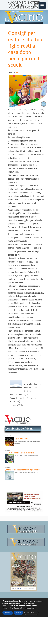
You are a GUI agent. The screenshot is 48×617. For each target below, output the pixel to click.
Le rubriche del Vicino (19, 428)
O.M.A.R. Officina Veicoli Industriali (19, 453)
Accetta (7, 613)
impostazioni (30, 608)
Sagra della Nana (21, 438)
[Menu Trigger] (42, 5)
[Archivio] (26, 533)
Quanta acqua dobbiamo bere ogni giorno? (22, 470)
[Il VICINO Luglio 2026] (23, 590)
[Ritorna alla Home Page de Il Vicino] (24, 17)
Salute (18, 72)
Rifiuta (18, 613)
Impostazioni (31, 613)
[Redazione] (26, 546)
